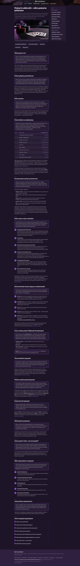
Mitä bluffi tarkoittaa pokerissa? (23, 543)
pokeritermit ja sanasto (19, 416)
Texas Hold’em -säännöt (56, 12)
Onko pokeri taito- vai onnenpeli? (24, 540)
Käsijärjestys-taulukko (56, 32)
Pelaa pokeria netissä (56, 27)
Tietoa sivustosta (59, 557)
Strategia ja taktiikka (55, 21)
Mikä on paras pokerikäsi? (22, 521)
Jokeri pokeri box (55, 25)
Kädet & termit (36, 3)
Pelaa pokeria (53, 3)
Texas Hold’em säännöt (33, 44)
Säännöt (30, 3)
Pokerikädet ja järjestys (56, 14)
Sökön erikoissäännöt (56, 36)
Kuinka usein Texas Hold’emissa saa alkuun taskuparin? (28, 534)
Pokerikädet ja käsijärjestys (20, 44)
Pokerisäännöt (41, 1)
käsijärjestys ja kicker (29, 324)
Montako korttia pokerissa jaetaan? (24, 525)
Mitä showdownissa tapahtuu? (23, 531)
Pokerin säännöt (17, 557)
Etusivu (25, 3)
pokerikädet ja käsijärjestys (22, 166)
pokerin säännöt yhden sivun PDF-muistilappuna (30, 351)
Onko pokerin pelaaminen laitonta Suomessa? (26, 528)
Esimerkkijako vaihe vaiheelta (57, 34)
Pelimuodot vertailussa (56, 16)
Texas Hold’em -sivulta (36, 325)
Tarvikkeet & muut (45, 3)
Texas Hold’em (17, 66)
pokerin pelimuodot (34, 396)
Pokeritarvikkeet (55, 23)
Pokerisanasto (54, 18)
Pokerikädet (24, 557)
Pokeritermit (17, 47)
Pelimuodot (42, 44)
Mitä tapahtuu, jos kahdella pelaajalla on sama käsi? (28, 537)
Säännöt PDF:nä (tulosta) (56, 38)
